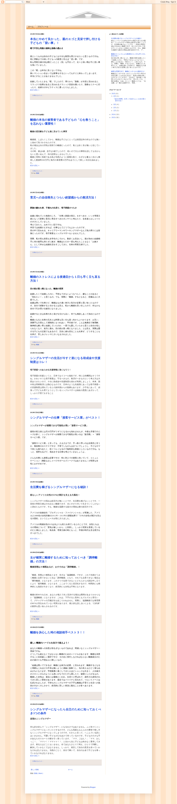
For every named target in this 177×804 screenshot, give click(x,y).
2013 (114, 117)
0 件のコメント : (38, 95)
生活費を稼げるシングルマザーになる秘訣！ (59, 487)
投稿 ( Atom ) (38, 773)
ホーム (31, 27)
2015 (114, 93)
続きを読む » (34, 90)
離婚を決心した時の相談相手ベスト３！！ (57, 632)
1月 (114, 110)
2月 (114, 107)
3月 (114, 104)
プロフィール (42, 27)
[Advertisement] (66, 107)
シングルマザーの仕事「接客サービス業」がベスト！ (65, 417)
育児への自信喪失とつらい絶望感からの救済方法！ (63, 197)
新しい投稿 (35, 770)
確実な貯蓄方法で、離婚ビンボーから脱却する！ (128, 71)
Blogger (92, 787)
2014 (114, 114)
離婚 (37, 173)
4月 (114, 96)
